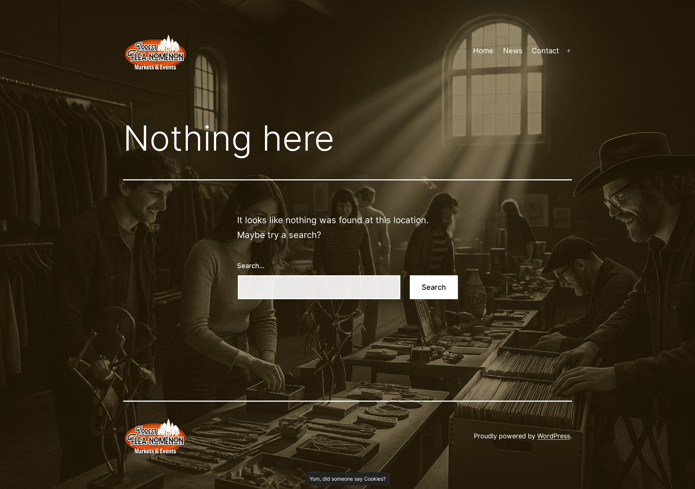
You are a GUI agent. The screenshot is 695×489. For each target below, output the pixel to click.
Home (483, 50)
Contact (545, 50)
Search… (251, 265)
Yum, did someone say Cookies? (347, 479)
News (512, 50)
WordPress (553, 436)
